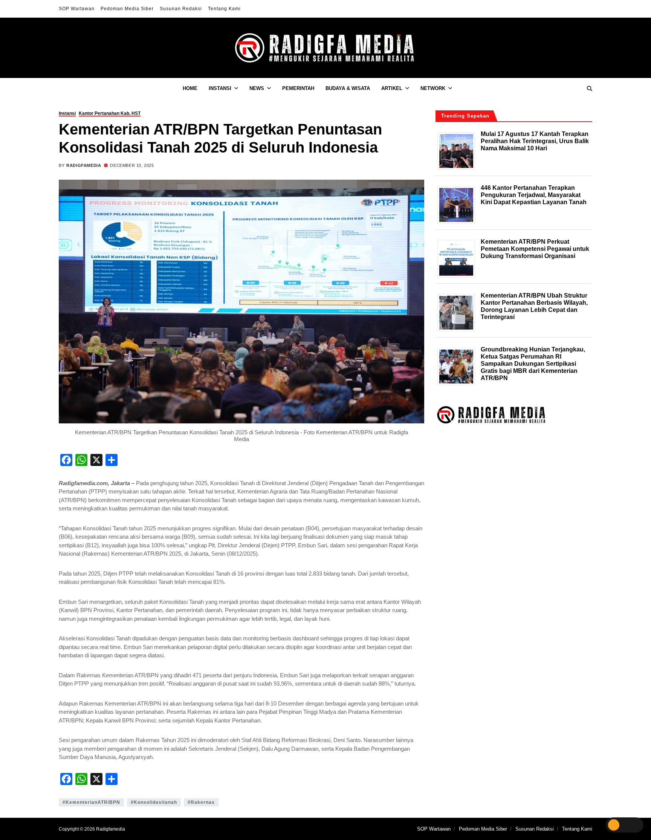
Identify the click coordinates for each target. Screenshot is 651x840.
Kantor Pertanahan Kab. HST (110, 113)
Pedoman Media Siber (127, 8)
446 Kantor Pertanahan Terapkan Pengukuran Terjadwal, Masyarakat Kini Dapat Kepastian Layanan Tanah (534, 194)
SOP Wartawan (77, 8)
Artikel (391, 88)
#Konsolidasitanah (154, 802)
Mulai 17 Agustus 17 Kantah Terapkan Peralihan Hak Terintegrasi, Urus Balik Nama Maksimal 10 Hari (535, 140)
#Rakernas (201, 802)
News (256, 88)
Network (432, 88)
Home (190, 88)
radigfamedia (83, 165)
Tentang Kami (224, 8)
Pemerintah (298, 88)
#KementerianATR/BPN (91, 802)
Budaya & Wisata (348, 88)
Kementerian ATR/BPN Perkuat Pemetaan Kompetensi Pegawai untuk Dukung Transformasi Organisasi (535, 248)
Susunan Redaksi (181, 8)
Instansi (220, 88)
